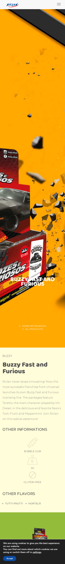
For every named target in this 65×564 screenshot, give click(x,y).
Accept (9, 558)
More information (34, 326)
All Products (34, 329)
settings (37, 552)
